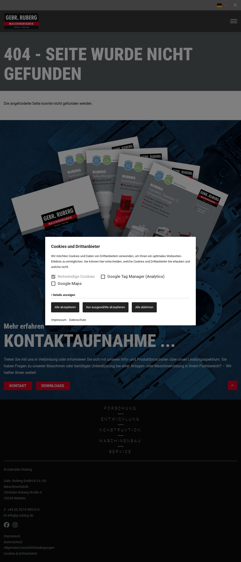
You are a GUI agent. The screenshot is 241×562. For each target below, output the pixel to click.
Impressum (58, 320)
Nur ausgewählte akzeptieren (105, 307)
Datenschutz (77, 320)
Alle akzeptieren (65, 307)
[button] (103, 276)
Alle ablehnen (144, 307)
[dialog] (120, 281)
